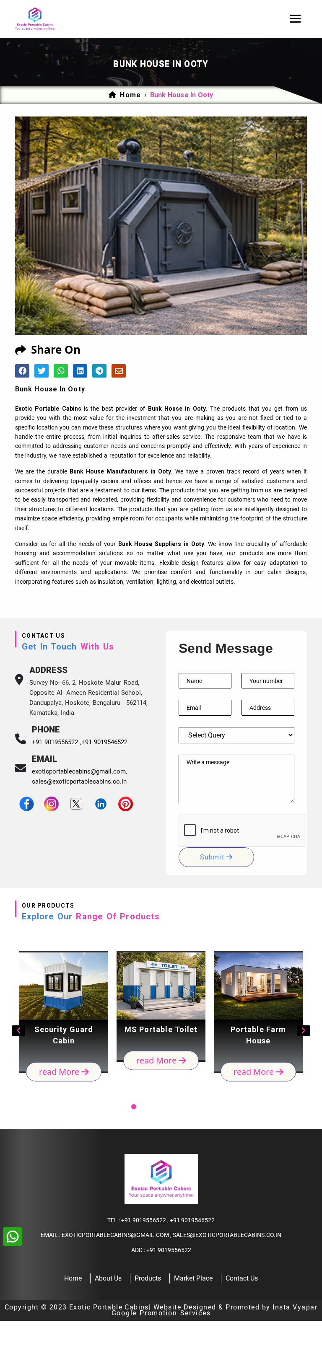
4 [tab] (144, 1106)
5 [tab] (155, 1106)
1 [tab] (111, 1106)
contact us (242, 1278)
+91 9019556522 (143, 1220)
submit (213, 857)
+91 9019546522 (104, 742)
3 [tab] (133, 1106)
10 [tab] (210, 1106)
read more (60, 1071)
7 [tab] (177, 1106)
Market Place (193, 1278)
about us (108, 1278)
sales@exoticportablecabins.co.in (79, 781)
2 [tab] (122, 1106)
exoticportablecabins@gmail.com (79, 771)
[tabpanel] (63, 1012)
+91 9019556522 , (56, 742)
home (130, 95)
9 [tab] (199, 1106)
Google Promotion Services (161, 1313)
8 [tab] (188, 1106)
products (148, 1278)
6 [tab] (166, 1106)
